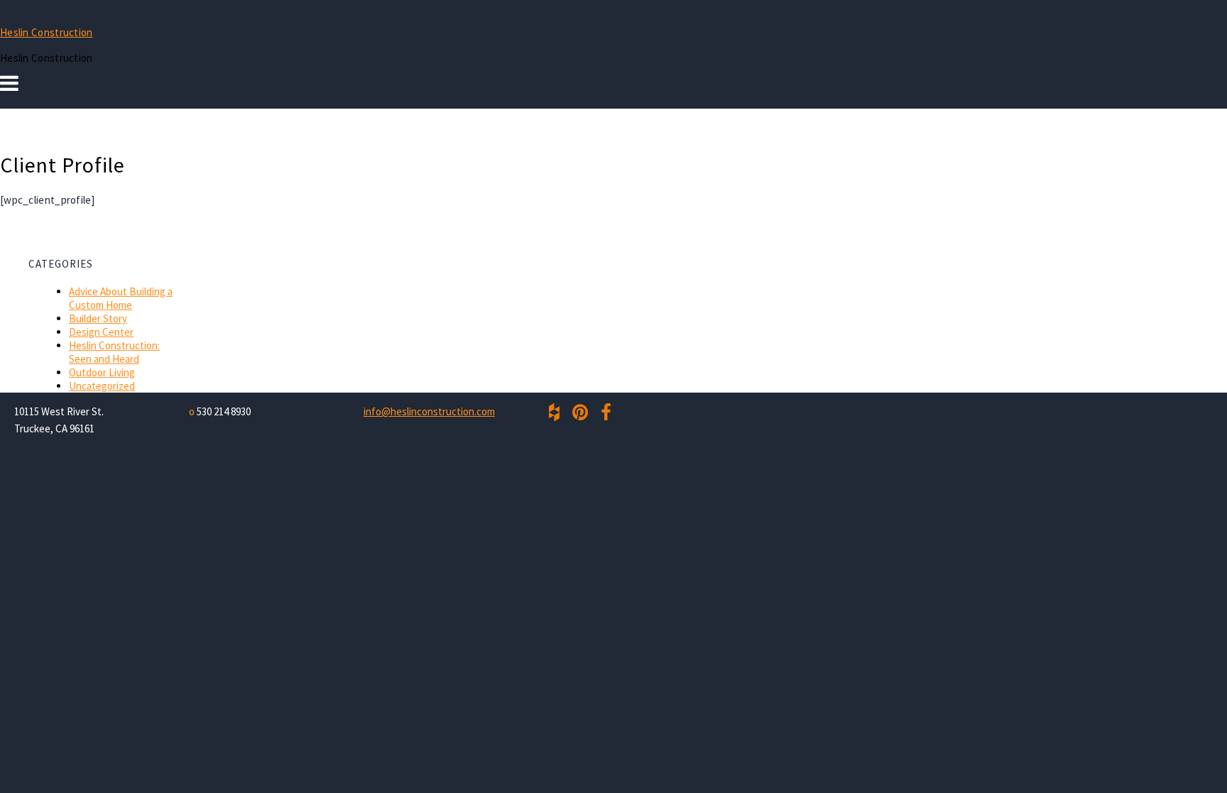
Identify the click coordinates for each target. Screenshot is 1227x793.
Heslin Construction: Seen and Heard (114, 352)
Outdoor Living (102, 372)
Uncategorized (102, 386)
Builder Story (98, 318)
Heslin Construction (46, 32)
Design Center (101, 332)
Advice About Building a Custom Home (121, 298)
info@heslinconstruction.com (429, 411)
